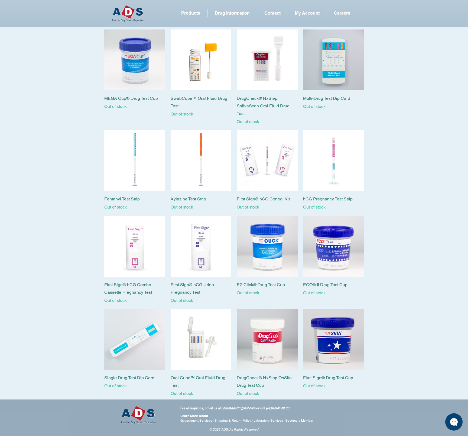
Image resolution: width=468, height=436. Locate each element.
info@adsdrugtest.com (238, 408)
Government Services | (197, 420)
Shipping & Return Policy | (233, 420)
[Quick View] (134, 59)
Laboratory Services (268, 420)
